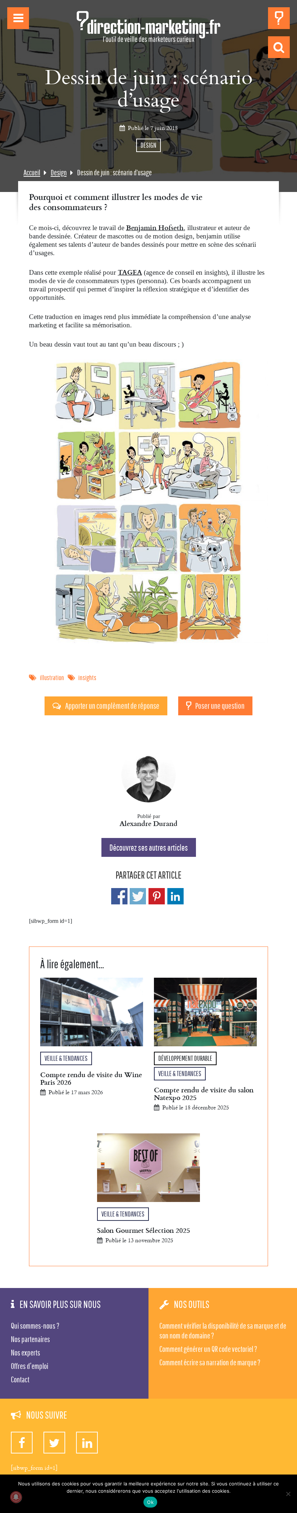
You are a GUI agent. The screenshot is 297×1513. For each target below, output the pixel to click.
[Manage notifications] (16, 1497)
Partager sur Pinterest (156, 896)
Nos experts (25, 1352)
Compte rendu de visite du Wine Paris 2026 (91, 1078)
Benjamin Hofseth (155, 227)
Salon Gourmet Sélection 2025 (143, 1230)
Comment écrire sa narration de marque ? (209, 1362)
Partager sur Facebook (119, 896)
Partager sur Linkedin (175, 896)
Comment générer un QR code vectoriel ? (208, 1349)
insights (87, 678)
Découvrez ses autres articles (148, 847)
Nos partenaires (30, 1339)
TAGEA (130, 272)
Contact (20, 1379)
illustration (52, 678)
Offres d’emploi (29, 1366)
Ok (150, 1502)
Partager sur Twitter (138, 896)
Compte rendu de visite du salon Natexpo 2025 (204, 1093)
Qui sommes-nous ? (35, 1325)
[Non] (288, 1493)
